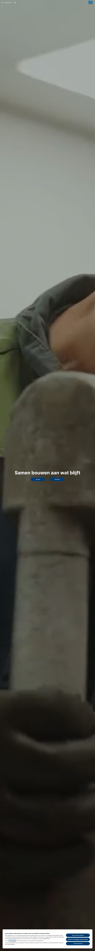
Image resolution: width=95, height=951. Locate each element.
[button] (15, 2)
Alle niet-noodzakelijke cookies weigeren (78, 939)
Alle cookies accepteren (78, 935)
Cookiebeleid (12, 940)
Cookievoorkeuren (78, 943)
